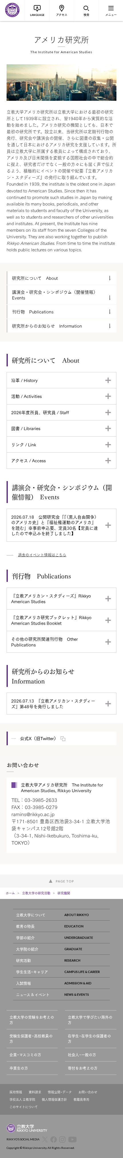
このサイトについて (23, 1106)
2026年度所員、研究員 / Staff (40, 412)
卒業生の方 (18, 1068)
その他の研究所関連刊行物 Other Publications (44, 641)
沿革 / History (24, 380)
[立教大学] (12, 10)
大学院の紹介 (27, 949)
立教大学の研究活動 (36, 893)
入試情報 (23, 983)
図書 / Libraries (25, 428)
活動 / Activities (26, 396)
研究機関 (63, 893)
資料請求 (35, 1092)
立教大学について (30, 914)
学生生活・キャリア (32, 971)
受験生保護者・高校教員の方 (31, 1038)
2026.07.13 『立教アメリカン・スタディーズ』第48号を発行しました (53, 703)
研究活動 (23, 960)
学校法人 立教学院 (22, 1099)
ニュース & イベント (32, 994)
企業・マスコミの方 (25, 1054)
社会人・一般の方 (82, 1054)
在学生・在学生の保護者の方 (89, 1038)
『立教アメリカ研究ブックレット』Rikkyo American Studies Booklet (51, 620)
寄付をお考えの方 (83, 1068)
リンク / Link (23, 444)
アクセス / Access (28, 460)
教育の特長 (25, 926)
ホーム (10, 893)
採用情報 (15, 1092)
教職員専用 (81, 1099)
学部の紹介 (25, 937)
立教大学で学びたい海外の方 (90, 1019)
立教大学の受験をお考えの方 (31, 1019)
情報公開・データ (60, 1092)
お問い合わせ (87, 1092)
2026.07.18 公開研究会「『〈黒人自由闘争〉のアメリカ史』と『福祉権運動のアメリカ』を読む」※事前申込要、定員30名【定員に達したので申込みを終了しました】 (55, 525)
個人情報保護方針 (54, 1099)
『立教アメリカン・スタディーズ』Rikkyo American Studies (51, 598)
